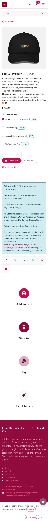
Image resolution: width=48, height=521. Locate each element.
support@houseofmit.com (15, 495)
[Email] (6, 269)
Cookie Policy (31, 509)
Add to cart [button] (13, 160)
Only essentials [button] (31, 517)
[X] (15, 260)
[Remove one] (5, 154)
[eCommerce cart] (30, 4)
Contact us (9, 474)
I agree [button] (42, 517)
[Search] (42, 13)
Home (7, 468)
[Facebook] (6, 260)
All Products (10, 21)
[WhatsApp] (33, 260)
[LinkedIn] (24, 260)
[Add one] (18, 154)
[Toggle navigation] (43, 4)
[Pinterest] (42, 260)
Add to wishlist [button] (11, 167)
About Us (8, 471)
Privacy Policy (10, 477)
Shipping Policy (11, 480)
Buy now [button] (30, 160)
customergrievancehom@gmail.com (22, 492)
